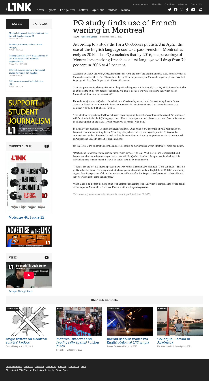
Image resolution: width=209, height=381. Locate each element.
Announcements (140, 4)
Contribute (169, 4)
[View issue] (29, 212)
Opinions (98, 10)
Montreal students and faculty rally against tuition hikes (77, 342)
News (40, 10)
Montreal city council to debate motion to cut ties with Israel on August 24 (28, 34)
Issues (125, 10)
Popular (40, 23)
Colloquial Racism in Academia (173, 340)
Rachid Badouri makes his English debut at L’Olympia (128, 340)
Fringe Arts (67, 10)
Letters (83, 10)
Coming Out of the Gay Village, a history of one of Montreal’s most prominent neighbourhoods (28, 58)
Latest (17, 23)
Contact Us (196, 4)
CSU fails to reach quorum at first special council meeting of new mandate (27, 71)
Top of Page (62, 370)
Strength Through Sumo (20, 291)
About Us (156, 4)
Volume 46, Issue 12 (26, 217)
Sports (52, 10)
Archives (62, 366)
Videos (112, 10)
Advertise (182, 4)
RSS (83, 366)
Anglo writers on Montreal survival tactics (26, 340)
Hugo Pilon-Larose (89, 37)
